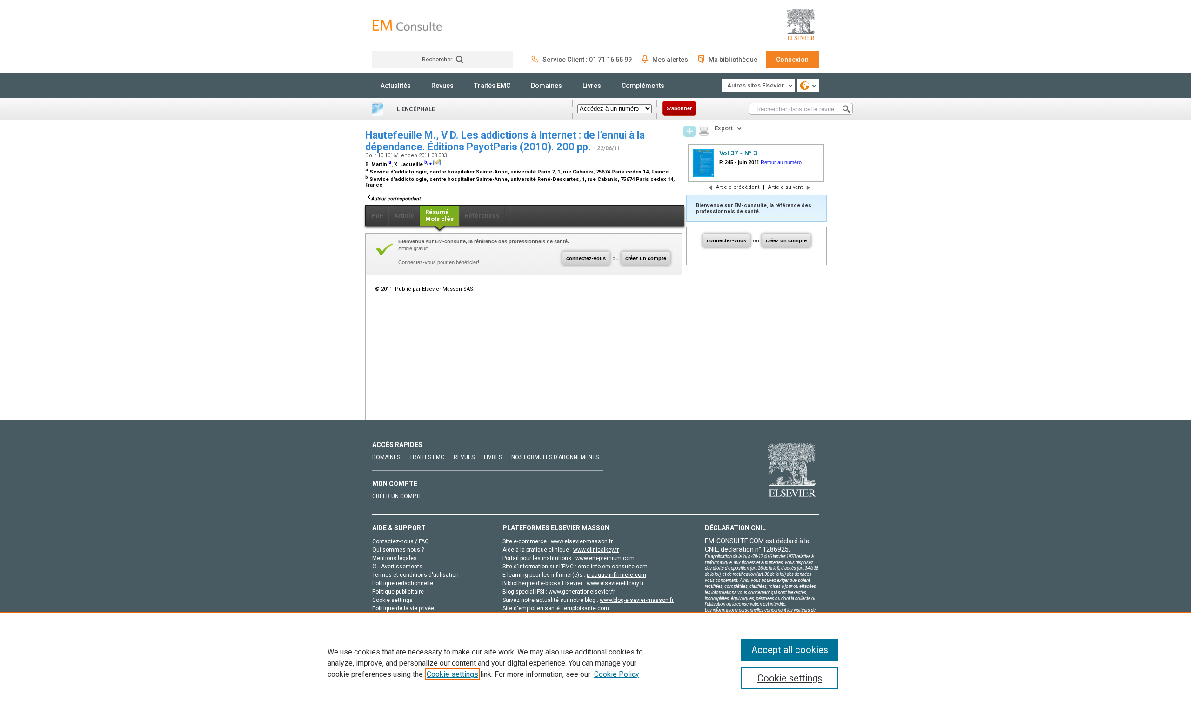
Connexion (792, 59)
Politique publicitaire (398, 591)
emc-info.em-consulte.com (613, 566)
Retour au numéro (781, 162)
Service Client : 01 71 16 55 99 (587, 59)
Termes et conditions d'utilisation (415, 575)
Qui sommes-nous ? (398, 550)
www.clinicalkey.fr (596, 550)
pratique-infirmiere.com (616, 575)
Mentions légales (394, 558)
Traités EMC (492, 85)
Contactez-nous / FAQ (400, 541)
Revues (442, 85)
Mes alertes (670, 59)
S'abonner (679, 108)
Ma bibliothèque (733, 59)
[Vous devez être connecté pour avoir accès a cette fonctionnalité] (689, 131)
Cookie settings (452, 674)
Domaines (546, 85)
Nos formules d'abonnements (555, 457)
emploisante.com (586, 608)
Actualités (396, 85)
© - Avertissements (397, 566)
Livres (591, 85)
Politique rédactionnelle (402, 583)
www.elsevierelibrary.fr (615, 583)
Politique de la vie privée (403, 608)
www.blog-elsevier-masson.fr (637, 600)
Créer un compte (397, 496)
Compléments (643, 85)
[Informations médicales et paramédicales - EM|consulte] (407, 25)
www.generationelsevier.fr (582, 591)
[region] (595, 663)
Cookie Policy (616, 674)
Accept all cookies (789, 649)
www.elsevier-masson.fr (582, 541)
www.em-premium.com (605, 558)
